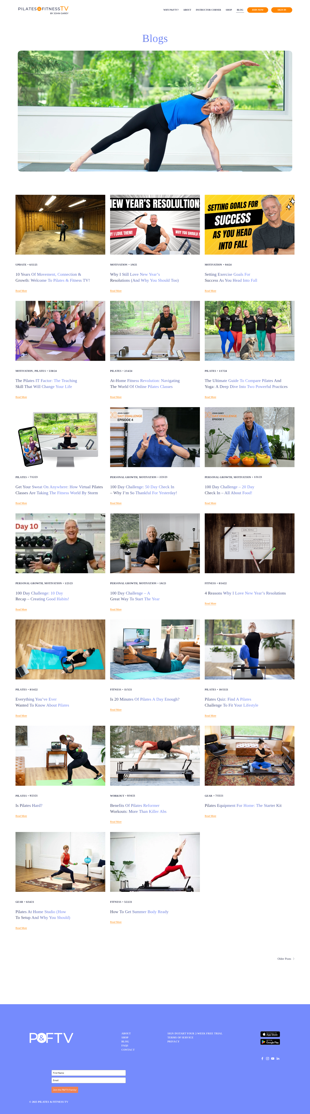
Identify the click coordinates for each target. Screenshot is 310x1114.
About (187, 10)
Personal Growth (123, 477)
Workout (117, 795)
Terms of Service (180, 1037)
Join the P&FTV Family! (65, 1089)
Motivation (119, 264)
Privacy (173, 1041)
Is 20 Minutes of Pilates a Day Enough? (145, 699)
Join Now (258, 10)
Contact (128, 1050)
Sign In (282, 10)
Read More (21, 290)
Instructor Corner (208, 10)
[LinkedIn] (277, 1058)
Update (21, 264)
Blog (240, 10)
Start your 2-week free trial (199, 1033)
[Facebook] (262, 1058)
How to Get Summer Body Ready (139, 911)
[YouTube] (272, 1058)
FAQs (124, 1045)
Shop (229, 10)
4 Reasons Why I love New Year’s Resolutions (245, 593)
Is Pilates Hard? (29, 805)
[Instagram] (267, 1058)
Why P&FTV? (171, 10)
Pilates (40, 371)
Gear (208, 795)
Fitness (210, 583)
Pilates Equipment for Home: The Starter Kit (243, 805)
